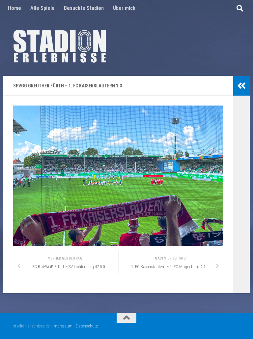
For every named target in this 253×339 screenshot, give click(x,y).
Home (14, 8)
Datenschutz (87, 326)
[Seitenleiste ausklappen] (241, 86)
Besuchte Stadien (84, 8)
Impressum (62, 326)
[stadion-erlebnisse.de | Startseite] (59, 46)
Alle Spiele (42, 8)
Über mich (124, 8)
